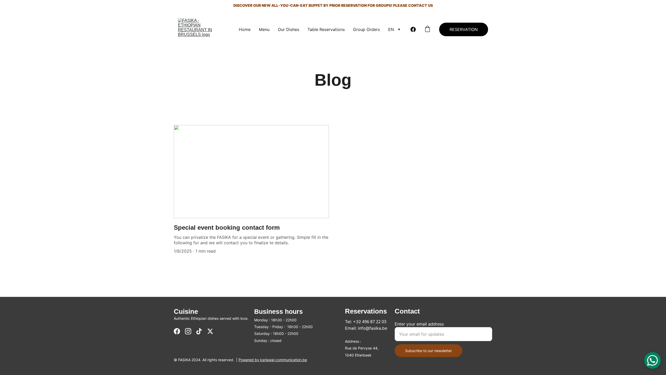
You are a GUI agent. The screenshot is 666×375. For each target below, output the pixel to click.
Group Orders (366, 29)
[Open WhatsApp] (652, 360)
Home (245, 29)
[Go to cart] (427, 29)
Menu (264, 29)
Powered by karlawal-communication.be (273, 360)
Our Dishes (288, 29)
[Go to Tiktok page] (199, 331)
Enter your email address (419, 324)
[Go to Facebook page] (413, 29)
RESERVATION (464, 29)
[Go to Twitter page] (210, 331)
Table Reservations (326, 29)
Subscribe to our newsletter (428, 350)
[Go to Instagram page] (188, 331)
